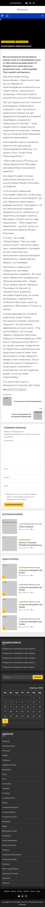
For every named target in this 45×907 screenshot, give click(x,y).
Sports (13, 891)
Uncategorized (8, 798)
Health (5, 755)
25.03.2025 (23, 593)
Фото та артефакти (10, 869)
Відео (4, 826)
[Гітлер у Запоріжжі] (9, 526)
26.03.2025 (23, 575)
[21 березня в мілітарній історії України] (9, 622)
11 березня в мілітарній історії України (18, 667)
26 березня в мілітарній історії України (30, 571)
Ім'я (6, 469)
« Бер (4, 725)
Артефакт (6, 821)
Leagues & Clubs (9, 765)
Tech (4, 779)
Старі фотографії (9, 859)
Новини (5, 850)
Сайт (6, 486)
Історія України (23, 567)
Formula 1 (6, 751)
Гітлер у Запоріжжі (26, 526)
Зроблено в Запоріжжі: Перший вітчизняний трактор (30, 543)
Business (5, 741)
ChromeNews (33, 902)
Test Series (6, 784)
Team (4, 774)
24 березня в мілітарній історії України (30, 605)
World (4, 803)
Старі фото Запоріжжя (11, 855)
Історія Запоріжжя (8, 42)
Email (7, 477)
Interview (6, 760)
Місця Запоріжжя (21, 42)
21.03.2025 (23, 627)
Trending (6, 793)
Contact (32, 891)
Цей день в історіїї (10, 873)
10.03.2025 (23, 529)
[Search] (42, 16)
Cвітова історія (8, 746)
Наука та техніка (9, 845)
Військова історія (36, 524)
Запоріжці (6, 836)
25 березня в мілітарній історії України (30, 588)
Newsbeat (6, 770)
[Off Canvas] (2, 16)
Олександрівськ (20, 390)
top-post (10, 390)
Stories (19, 891)
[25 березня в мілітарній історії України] (9, 588)
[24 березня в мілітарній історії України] (9, 605)
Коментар (9, 440)
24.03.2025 (23, 610)
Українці (5, 864)
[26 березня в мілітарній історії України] (9, 571)
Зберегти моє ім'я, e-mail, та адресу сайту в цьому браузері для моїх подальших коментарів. (21, 496)
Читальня (6, 878)
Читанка (5, 883)
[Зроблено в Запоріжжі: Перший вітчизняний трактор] (9, 543)
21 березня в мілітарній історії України (30, 622)
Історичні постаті (9, 817)
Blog (38, 891)
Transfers (6, 788)
